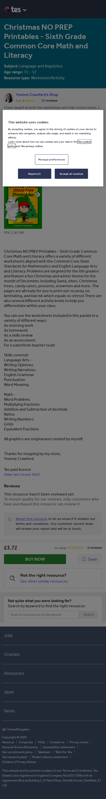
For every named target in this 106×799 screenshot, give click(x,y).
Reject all (34, 173)
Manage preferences (51, 159)
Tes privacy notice (32, 146)
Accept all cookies (71, 173)
